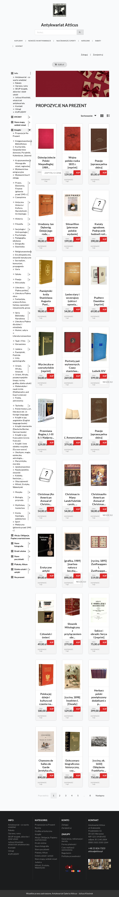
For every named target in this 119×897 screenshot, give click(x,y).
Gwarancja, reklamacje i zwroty (72, 840)
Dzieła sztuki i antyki (20, 570)
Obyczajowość (21, 481)
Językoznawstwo (22, 467)
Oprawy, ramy (21, 86)
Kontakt (19, 46)
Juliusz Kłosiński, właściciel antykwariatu (22, 100)
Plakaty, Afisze (20, 564)
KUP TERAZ (78, 172)
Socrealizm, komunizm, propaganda (19, 263)
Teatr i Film (20, 341)
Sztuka (18, 274)
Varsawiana (20, 344)
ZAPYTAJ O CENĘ (53, 173)
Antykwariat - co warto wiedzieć (18, 826)
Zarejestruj (98, 54)
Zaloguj (84, 54)
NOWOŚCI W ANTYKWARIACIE (39, 41)
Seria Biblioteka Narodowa (20, 315)
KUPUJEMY (18, 41)
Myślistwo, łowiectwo (20, 506)
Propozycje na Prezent (45, 825)
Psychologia (20, 235)
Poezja (18, 279)
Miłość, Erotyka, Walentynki (42, 866)
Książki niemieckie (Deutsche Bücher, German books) (22, 429)
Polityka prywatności (71, 856)
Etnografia (19, 243)
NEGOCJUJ (105, 382)
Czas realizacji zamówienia (68, 848)
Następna (100, 795)
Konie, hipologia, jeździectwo (20, 516)
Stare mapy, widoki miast (20, 123)
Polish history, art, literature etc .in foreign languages (22, 412)
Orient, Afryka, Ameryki (19, 369)
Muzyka (18, 492)
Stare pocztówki (19, 557)
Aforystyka (20, 282)
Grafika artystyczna (43, 831)
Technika (19, 405)
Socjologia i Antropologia (21, 230)
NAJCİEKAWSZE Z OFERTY (66, 41)
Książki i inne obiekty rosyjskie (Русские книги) (20, 446)
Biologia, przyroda (19, 498)
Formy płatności (69, 844)
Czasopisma (20, 197)
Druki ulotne (20, 551)
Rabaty (98, 41)
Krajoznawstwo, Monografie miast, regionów (22, 163)
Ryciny (38, 828)
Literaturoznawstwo (22, 336)
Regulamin (66, 853)
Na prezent (19, 577)
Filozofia (19, 224)
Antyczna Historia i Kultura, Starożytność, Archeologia (21, 208)
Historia (19, 218)
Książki (17, 130)
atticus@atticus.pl (95, 851)
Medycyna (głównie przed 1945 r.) (22, 527)
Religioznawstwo (22, 251)
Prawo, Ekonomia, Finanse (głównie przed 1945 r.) (21, 188)
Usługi (18, 109)
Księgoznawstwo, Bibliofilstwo (23, 142)
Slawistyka (20, 246)
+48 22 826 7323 (96, 848)
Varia (17, 269)
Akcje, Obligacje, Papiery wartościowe (46, 838)
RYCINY (18, 117)
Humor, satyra (21, 330)
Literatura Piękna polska (21, 289)
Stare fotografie (18, 544)
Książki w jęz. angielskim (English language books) (21, 420)
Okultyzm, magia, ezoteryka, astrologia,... (21, 455)
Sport (17, 521)
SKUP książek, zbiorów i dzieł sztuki (20, 91)
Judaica (18, 349)
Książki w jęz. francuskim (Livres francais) (21, 438)
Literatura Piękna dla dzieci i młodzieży (22, 324)
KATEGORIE (85, 41)
